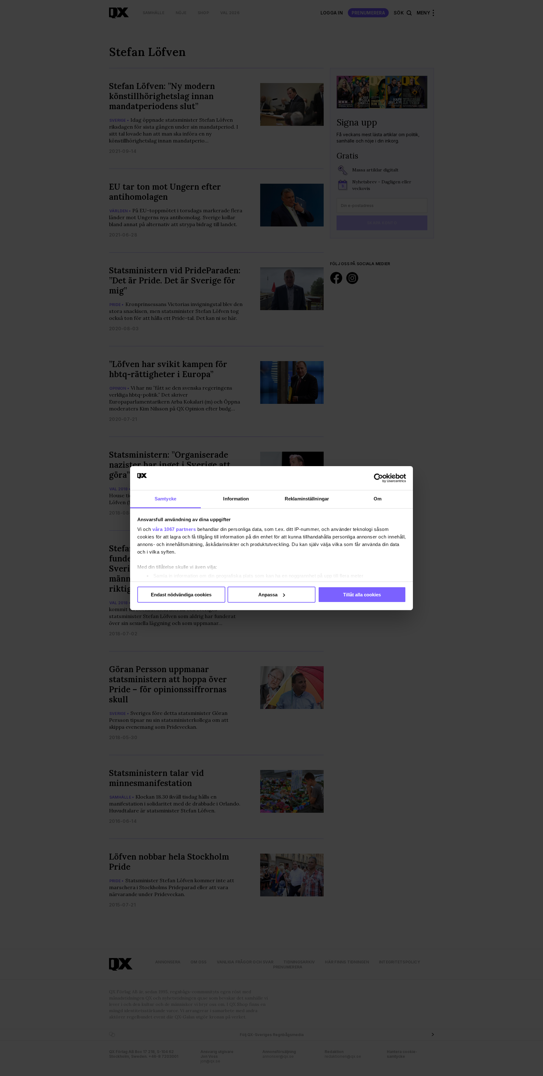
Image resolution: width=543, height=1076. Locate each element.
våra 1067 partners (174, 529)
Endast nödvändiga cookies (181, 594)
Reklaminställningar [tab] (307, 498)
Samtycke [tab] (165, 498)
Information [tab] (236, 498)
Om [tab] (377, 498)
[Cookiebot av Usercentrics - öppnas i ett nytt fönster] (378, 478)
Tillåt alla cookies (362, 594)
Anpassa (267, 594)
